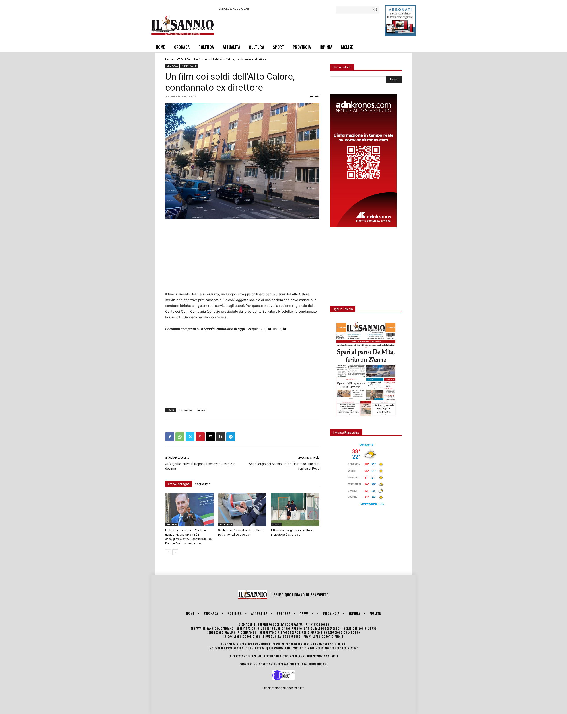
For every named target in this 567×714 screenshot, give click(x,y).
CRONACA (183, 59)
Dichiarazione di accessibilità (283, 688)
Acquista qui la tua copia (267, 329)
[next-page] (175, 552)
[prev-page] (168, 552)
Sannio (201, 410)
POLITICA (172, 524)
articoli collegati (179, 484)
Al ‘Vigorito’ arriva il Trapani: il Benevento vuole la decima (200, 466)
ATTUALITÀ (225, 524)
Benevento (185, 410)
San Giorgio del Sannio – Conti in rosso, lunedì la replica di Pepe (284, 466)
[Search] (375, 10)
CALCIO (276, 524)
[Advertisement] (299, 25)
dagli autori (202, 484)
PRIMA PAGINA (189, 65)
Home (169, 59)
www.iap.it (331, 656)
